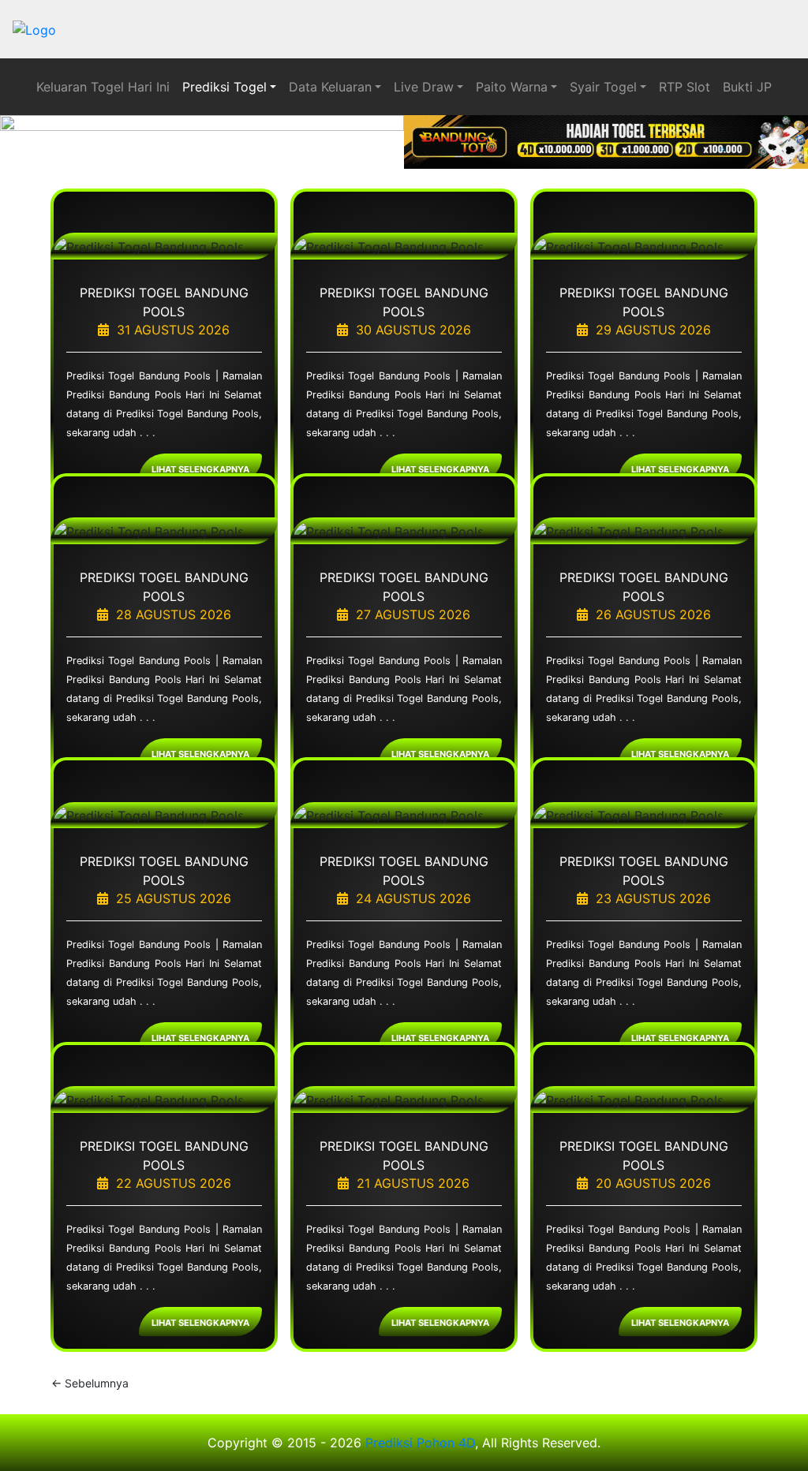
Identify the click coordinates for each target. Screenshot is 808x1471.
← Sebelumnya (90, 1383)
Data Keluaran (330, 87)
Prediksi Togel (224, 87)
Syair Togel (603, 87)
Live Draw (424, 87)
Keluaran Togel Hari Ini (103, 87)
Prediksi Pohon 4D (420, 1442)
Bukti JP (747, 87)
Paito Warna (512, 87)
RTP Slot (684, 87)
